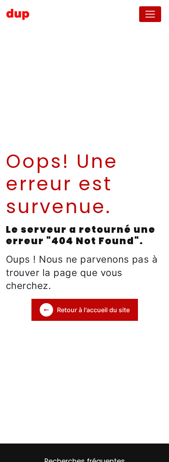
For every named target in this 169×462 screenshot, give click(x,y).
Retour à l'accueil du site (93, 310)
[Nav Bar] (150, 14)
